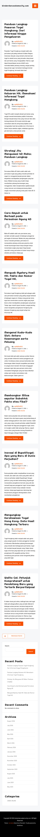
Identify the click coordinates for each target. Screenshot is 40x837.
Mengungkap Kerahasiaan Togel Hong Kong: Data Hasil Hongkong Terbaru (19, 519)
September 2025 (12, 769)
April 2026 (10, 739)
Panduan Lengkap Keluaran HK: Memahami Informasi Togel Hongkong (20, 95)
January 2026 (11, 752)
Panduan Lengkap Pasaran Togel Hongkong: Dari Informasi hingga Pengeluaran (16, 30)
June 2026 (10, 730)
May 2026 (10, 734)
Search (7, 646)
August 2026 (11, 721)
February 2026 (11, 747)
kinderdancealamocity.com (15, 6)
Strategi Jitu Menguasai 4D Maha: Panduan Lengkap (18, 154)
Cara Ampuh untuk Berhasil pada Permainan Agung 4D (17, 216)
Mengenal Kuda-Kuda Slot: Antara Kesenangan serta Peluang (18, 337)
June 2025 (10, 782)
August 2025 (11, 774)
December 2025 (12, 756)
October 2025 (11, 765)
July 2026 (10, 725)
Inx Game (11, 823)
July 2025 (10, 778)
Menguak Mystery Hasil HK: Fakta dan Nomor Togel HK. (19, 275)
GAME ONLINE (21, 46)
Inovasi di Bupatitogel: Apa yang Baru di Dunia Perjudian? (19, 456)
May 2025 (10, 787)
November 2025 (12, 760)
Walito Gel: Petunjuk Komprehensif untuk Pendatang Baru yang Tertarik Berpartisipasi (19, 582)
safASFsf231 (18, 41)
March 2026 (10, 743)
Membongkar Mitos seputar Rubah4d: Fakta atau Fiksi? (16, 398)
